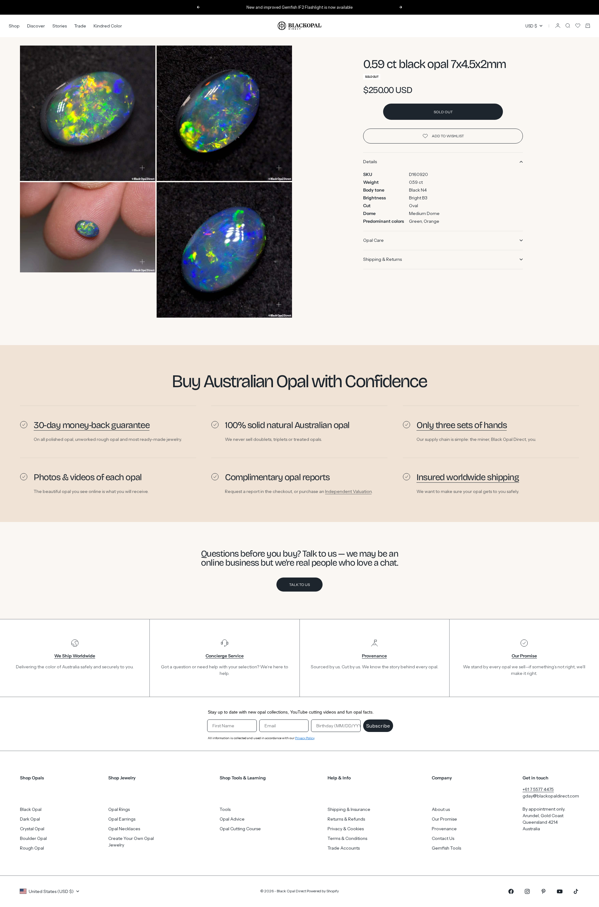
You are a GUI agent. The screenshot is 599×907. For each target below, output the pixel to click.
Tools (225, 809)
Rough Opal (32, 848)
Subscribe (378, 726)
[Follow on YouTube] (560, 891)
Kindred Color (108, 25)
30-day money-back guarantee (91, 425)
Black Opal (30, 809)
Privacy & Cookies (346, 828)
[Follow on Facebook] (511, 891)
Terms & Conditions (347, 838)
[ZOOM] (142, 168)
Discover (36, 25)
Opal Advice (232, 819)
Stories (59, 25)
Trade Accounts (344, 848)
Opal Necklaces (124, 828)
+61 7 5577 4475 (538, 789)
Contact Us (443, 838)
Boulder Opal (33, 838)
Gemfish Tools (446, 848)
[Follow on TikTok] (576, 891)
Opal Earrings (121, 819)
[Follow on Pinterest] (543, 891)
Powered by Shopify (323, 891)
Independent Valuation (348, 491)
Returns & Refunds (346, 819)
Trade (80, 25)
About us (441, 809)
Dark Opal (30, 819)
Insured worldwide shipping (467, 477)
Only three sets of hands (461, 425)
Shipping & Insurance (349, 809)
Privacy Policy (304, 738)
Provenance (444, 828)
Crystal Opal (32, 828)
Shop (14, 25)
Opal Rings (119, 809)
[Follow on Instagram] (527, 891)
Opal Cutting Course (240, 828)
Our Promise (444, 819)
